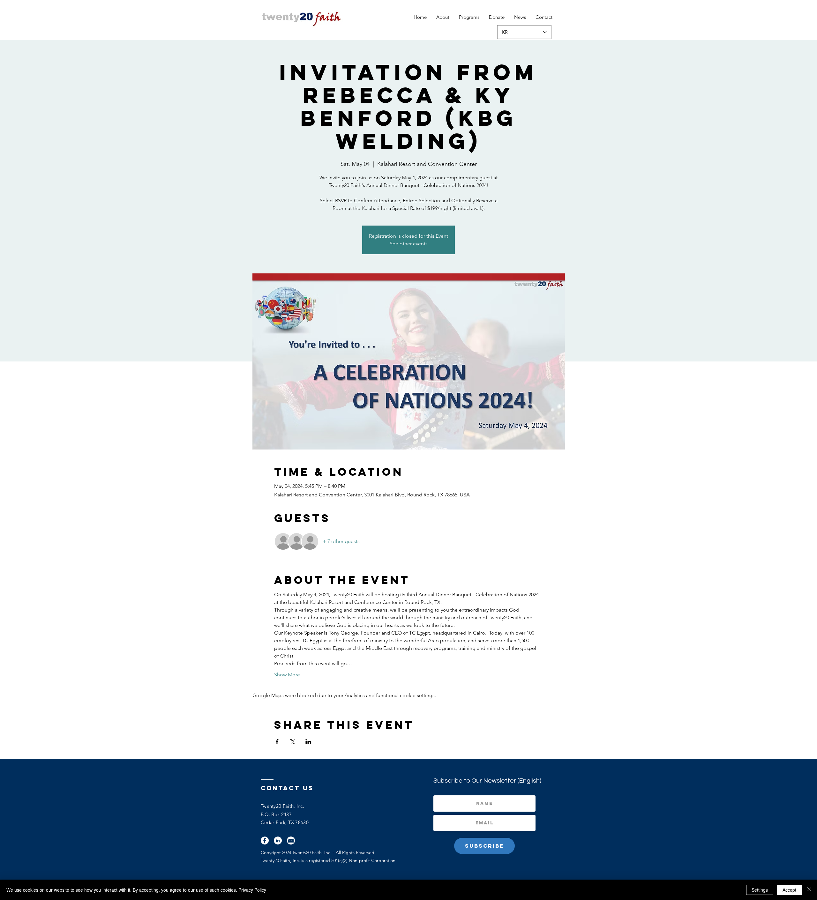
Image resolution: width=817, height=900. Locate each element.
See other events (409, 244)
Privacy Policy (252, 890)
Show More (287, 675)
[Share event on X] (293, 741)
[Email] (291, 840)
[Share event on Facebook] (277, 741)
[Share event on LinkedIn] (308, 741)
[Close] (809, 890)
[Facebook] (265, 840)
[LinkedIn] (278, 840)
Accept (789, 890)
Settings (760, 890)
